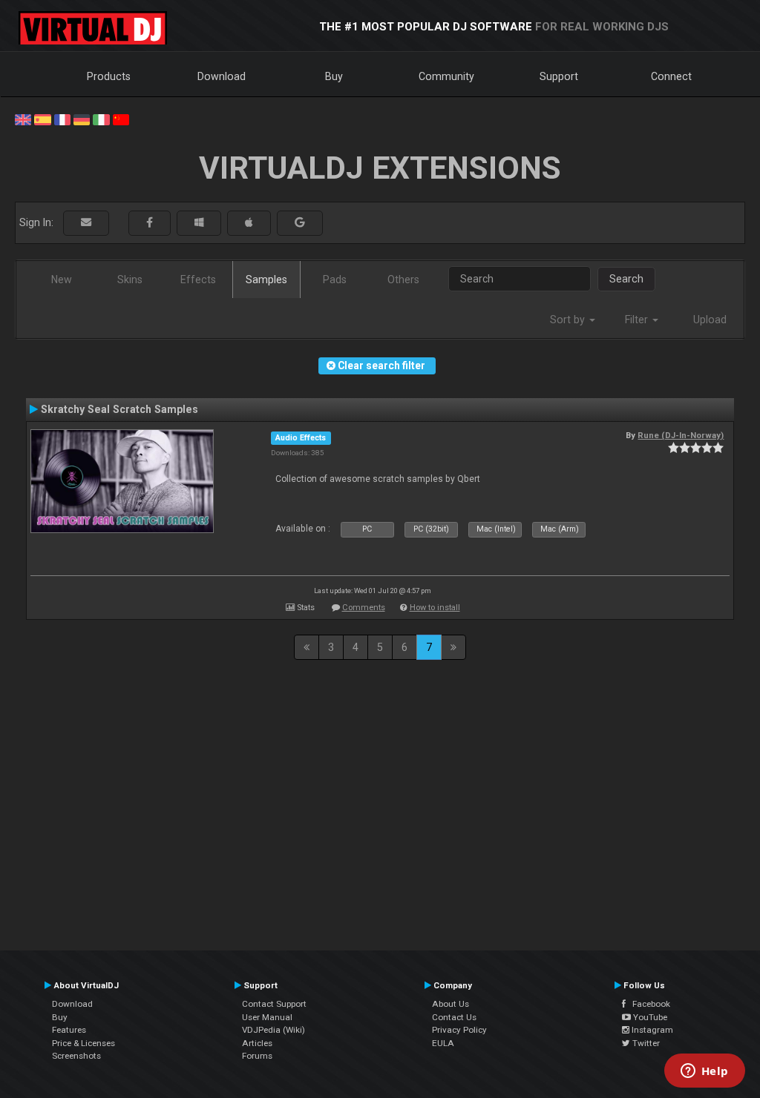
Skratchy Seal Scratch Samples (119, 409)
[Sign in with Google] (300, 223)
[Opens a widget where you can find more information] (704, 1072)
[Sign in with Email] (86, 223)
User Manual (267, 1017)
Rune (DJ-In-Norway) (681, 435)
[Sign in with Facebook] (149, 223)
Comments (363, 607)
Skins (129, 279)
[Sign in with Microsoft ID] (199, 223)
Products (109, 76)
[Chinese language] (121, 119)
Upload (710, 319)
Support (559, 76)
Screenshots (76, 1056)
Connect (671, 76)
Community (446, 76)
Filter (638, 319)
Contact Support (274, 1004)
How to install (435, 607)
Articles (257, 1043)
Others (403, 279)
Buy (334, 76)
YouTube (649, 1017)
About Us (450, 1004)
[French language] (62, 119)
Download (221, 76)
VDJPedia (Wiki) (273, 1030)
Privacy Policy (459, 1030)
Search (626, 279)
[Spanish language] (42, 119)
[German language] (81, 119)
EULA (443, 1043)
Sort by (569, 319)
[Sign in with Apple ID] (249, 223)
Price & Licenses (83, 1043)
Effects (198, 279)
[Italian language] (101, 119)
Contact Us (454, 1017)
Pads (335, 279)
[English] (23, 119)
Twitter (645, 1043)
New (61, 279)
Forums (257, 1056)
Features (69, 1030)
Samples (266, 279)
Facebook (648, 1004)
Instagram (651, 1030)
